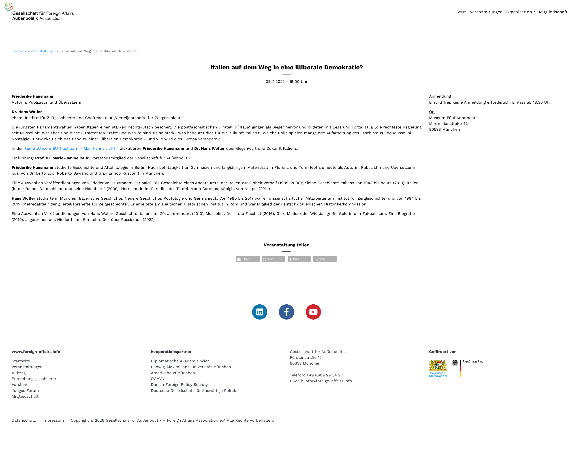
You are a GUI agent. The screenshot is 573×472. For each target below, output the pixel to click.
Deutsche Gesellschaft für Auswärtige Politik (193, 390)
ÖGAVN (158, 378)
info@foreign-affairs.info (328, 381)
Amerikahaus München (173, 373)
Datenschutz (24, 420)
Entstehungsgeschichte (34, 378)
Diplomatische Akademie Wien (180, 361)
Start (461, 12)
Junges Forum (25, 390)
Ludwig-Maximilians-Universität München (191, 367)
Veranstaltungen (486, 12)
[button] (248, 259)
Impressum (53, 420)
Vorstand (20, 384)
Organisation (519, 12)
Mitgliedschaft (553, 12)
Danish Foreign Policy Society (179, 384)
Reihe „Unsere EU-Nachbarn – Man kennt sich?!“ (71, 148)
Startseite (19, 51)
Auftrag (19, 373)
